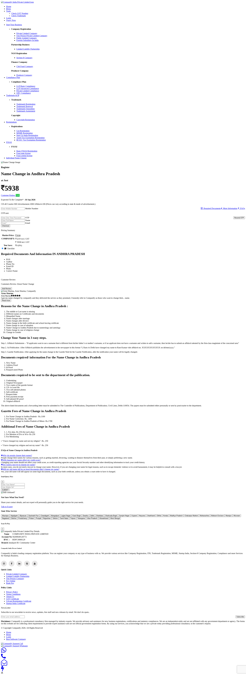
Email (27, 223)
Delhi (92, 516)
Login (8, 18)
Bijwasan (23, 516)
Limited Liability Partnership (28, 49)
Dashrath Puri (33, 516)
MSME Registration (24, 133)
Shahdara (99, 516)
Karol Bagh (77, 516)
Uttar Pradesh (92, 518)
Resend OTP (239, 218)
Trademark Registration (25, 104)
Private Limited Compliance (27, 91)
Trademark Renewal (24, 106)
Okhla (159, 516)
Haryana (142, 516)
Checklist (10, 248)
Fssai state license (23, 153)
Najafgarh (14, 516)
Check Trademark (18, 16)
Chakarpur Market (191, 516)
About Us (10, 596)
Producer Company (24, 75)
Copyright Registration (25, 120)
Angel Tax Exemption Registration (30, 138)
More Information (229, 208)
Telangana (81, 518)
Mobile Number (31, 208)
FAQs (242, 208)
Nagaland (5, 518)
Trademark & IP (12, 95)
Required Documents (212, 208)
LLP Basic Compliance (25, 86)
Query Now (11, 20)
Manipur (229, 516)
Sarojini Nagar (124, 516)
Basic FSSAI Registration (26, 151)
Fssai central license (24, 156)
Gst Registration (22, 131)
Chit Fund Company (24, 66)
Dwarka (85, 516)
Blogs (8, 9)
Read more (6, 300)
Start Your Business (14, 25)
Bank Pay (10, 583)
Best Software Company (16, 639)
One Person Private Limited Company (31, 36)
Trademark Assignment (25, 111)
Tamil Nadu (64, 518)
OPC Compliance (23, 93)
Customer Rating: (8, 195)
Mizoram (237, 516)
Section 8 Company (24, 58)
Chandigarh (45, 516)
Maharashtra (204, 516)
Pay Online (10, 581)
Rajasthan (47, 518)
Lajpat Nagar (65, 516)
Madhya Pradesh (176, 516)
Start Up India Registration (27, 135)
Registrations (11, 122)
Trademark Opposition (25, 109)
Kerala (165, 516)
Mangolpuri (55, 516)
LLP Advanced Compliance (27, 88)
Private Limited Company (26, 33)
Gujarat (134, 516)
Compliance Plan (13, 77)
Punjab (38, 518)
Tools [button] (8, 11)
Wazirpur (5, 516)
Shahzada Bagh (111, 516)
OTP (27, 218)
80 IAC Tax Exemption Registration (31, 140)
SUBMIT (5, 490)
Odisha (13, 518)
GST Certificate (12, 599)
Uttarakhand (103, 518)
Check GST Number (19, 13)
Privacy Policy (12, 592)
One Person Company (15, 578)
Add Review (6, 289)
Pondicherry (22, 518)
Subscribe (240, 617)
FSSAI (9, 142)
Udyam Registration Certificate (18, 601)
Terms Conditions (13, 594)
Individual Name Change (16, 158)
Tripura (72, 518)
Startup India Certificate (15, 603)
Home (8, 6)
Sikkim (55, 518)
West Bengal (115, 518)
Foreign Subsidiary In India (27, 40)
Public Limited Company (26, 38)
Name (27, 220)
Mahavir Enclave (217, 516)
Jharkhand (151, 516)
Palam (31, 518)
